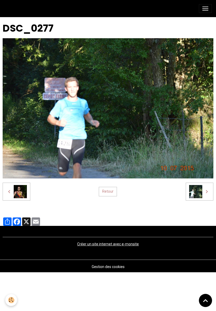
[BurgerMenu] (205, 8)
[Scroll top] (205, 300)
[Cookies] (11, 300)
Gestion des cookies (108, 267)
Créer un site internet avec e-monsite (108, 244)
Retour (108, 191)
